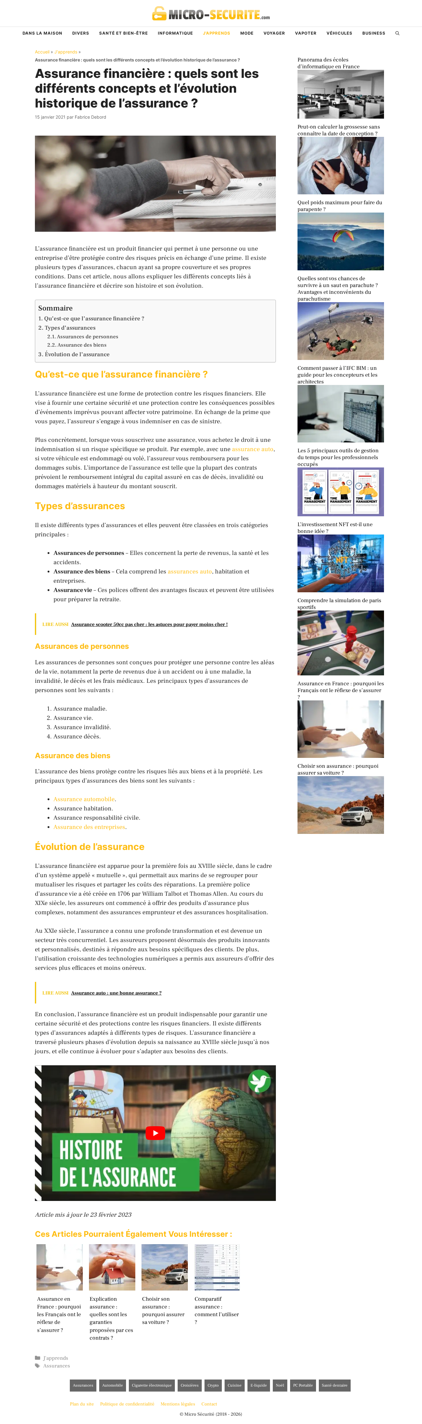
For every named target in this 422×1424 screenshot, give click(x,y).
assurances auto (190, 572)
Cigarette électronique (152, 1385)
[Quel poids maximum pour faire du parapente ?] (341, 268)
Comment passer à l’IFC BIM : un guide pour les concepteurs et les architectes (338, 375)
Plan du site (82, 1404)
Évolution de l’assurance (77, 354)
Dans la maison (42, 33)
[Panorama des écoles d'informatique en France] (341, 116)
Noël (280, 1385)
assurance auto (252, 449)
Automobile (112, 1385)
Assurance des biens (82, 345)
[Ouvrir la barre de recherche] (397, 33)
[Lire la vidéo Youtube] (155, 1133)
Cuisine (235, 1385)
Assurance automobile (84, 799)
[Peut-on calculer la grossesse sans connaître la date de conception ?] (341, 192)
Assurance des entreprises (89, 827)
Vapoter (306, 33)
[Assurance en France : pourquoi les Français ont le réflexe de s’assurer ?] (341, 756)
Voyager (274, 33)
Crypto (213, 1385)
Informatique (175, 33)
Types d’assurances (70, 328)
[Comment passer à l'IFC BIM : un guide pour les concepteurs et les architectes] (341, 440)
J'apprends (65, 51)
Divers (80, 33)
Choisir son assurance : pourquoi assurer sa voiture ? (338, 769)
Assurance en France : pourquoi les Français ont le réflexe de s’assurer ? (341, 690)
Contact (209, 1404)
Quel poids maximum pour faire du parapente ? (340, 206)
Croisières (190, 1385)
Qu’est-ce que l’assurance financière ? (94, 318)
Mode (247, 33)
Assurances (56, 1366)
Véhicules (339, 33)
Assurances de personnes (87, 336)
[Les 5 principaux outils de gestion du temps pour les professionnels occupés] (341, 514)
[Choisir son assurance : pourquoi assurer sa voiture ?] (341, 832)
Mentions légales (178, 1404)
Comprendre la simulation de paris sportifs (339, 604)
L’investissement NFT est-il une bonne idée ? (335, 528)
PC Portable (303, 1385)
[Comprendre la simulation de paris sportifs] (341, 673)
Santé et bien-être (123, 33)
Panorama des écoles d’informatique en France (329, 63)
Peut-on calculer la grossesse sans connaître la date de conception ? (339, 130)
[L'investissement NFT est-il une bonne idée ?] (341, 590)
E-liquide (259, 1385)
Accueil (42, 51)
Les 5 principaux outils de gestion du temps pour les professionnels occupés (338, 457)
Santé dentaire (335, 1385)
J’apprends (216, 33)
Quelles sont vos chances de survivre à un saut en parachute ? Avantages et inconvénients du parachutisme (338, 288)
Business (374, 33)
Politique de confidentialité (127, 1404)
